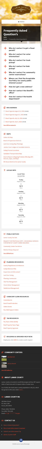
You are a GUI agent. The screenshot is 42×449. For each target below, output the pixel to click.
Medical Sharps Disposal (11, 250)
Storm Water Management (12, 285)
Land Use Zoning (9, 275)
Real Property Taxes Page (11, 325)
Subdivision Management (11, 288)
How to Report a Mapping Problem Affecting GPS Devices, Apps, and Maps (18, 158)
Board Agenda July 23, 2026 (14, 118)
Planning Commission (10, 278)
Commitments (8, 300)
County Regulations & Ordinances (14, 265)
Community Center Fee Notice (13, 246)
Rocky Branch (12, 363)
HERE (15, 340)
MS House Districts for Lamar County (15, 162)
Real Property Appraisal (11, 328)
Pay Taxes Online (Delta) (11, 322)
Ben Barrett (11, 357)
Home (5, 39)
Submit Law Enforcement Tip (12, 431)
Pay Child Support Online (11, 310)
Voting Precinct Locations (11, 150)
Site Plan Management (10, 282)
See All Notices (8, 253)
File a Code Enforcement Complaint (14, 428)
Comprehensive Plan (10, 269)
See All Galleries (7, 370)
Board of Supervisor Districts (12, 141)
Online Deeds (8, 306)
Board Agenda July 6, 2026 (14, 122)
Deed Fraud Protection (10, 303)
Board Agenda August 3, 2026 (14, 115)
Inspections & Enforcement (12, 272)
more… (21, 390)
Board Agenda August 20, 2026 (15, 111)
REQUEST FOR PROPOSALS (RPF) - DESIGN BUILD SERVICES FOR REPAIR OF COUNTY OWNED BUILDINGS (21, 242)
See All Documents (10, 125)
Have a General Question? (11, 425)
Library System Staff (10, 435)
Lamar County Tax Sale (10, 237)
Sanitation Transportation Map (13, 154)
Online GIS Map (8, 137)
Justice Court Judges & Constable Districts (17, 147)
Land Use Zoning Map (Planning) (13, 144)
